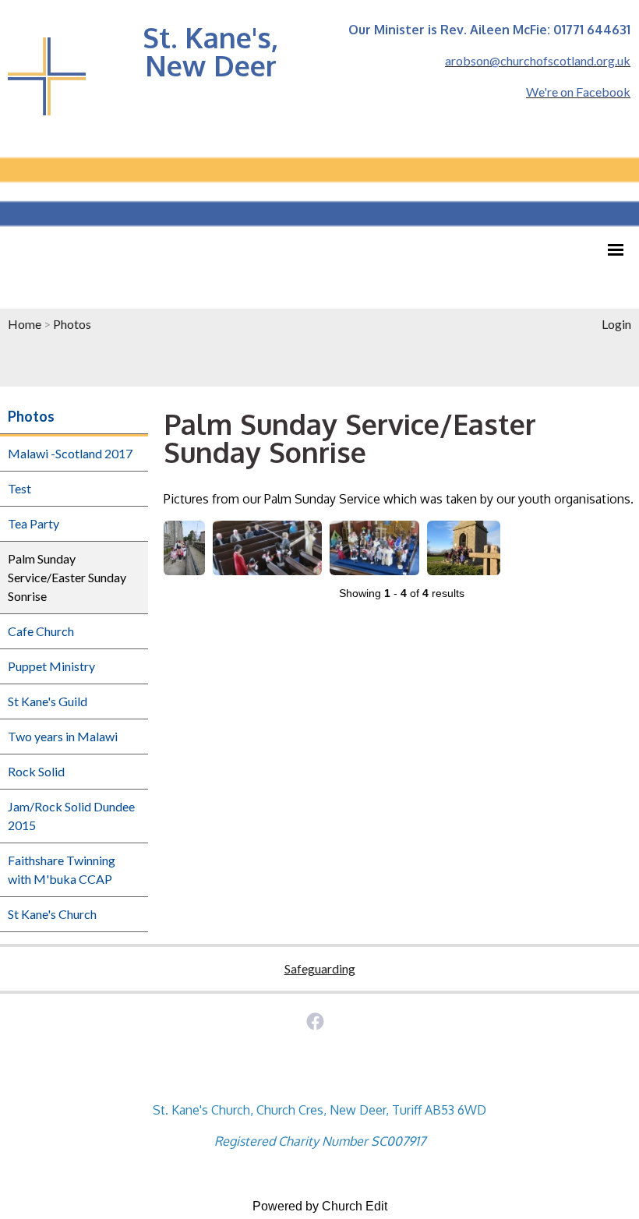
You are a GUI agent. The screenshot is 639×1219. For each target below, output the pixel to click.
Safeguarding (319, 968)
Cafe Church (41, 631)
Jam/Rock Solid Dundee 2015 (71, 815)
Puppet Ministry (51, 666)
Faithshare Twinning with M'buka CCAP (61, 869)
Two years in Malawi (63, 736)
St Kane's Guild (47, 701)
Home (24, 323)
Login (616, 323)
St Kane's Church (52, 913)
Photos (72, 323)
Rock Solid (36, 771)
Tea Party (33, 523)
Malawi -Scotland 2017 (70, 453)
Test (19, 488)
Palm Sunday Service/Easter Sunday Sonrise (67, 577)
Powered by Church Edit (319, 1206)
